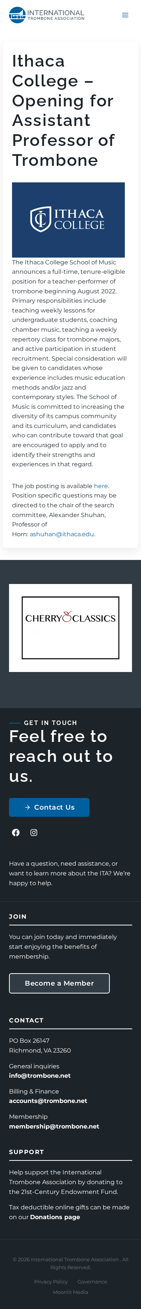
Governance (92, 1282)
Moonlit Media (70, 1292)
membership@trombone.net (54, 1126)
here (101, 486)
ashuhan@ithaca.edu (62, 534)
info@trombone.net (40, 1075)
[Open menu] (125, 15)
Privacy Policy (51, 1282)
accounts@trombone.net (48, 1100)
